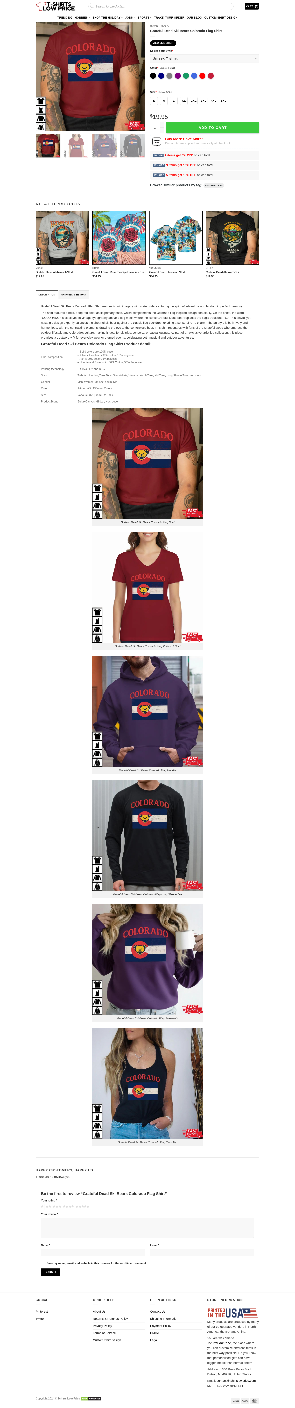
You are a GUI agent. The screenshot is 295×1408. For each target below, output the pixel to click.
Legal (154, 1340)
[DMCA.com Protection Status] (91, 1398)
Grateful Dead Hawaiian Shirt (167, 272)
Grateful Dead (213, 186)
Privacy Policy (102, 1326)
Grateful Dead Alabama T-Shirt (54, 272)
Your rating (49, 1200)
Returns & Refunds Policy (110, 1318)
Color (154, 67)
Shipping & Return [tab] (73, 294)
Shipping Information (164, 1318)
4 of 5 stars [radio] (68, 1207)
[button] (252, 6)
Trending (64, 17)
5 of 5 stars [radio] (82, 1207)
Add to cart (213, 128)
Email (154, 1245)
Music (165, 25)
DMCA (154, 1333)
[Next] (138, 77)
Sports (143, 17)
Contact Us (157, 1311)
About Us (99, 1311)
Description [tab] (46, 294)
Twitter (40, 1318)
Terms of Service (104, 1333)
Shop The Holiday (107, 17)
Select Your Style (161, 50)
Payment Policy (160, 1326)
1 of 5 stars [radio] (42, 1207)
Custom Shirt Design (221, 17)
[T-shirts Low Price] (55, 6)
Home (154, 25)
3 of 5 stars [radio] (56, 1207)
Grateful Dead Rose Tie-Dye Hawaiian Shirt (118, 272)
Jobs (129, 17)
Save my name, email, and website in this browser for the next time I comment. (96, 1263)
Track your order (169, 17)
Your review (49, 1214)
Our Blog (194, 17)
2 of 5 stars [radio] (48, 1207)
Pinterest (42, 1311)
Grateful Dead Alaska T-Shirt (223, 272)
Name (45, 1245)
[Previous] (42, 77)
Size (153, 92)
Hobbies (81, 17)
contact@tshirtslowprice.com (236, 1380)
